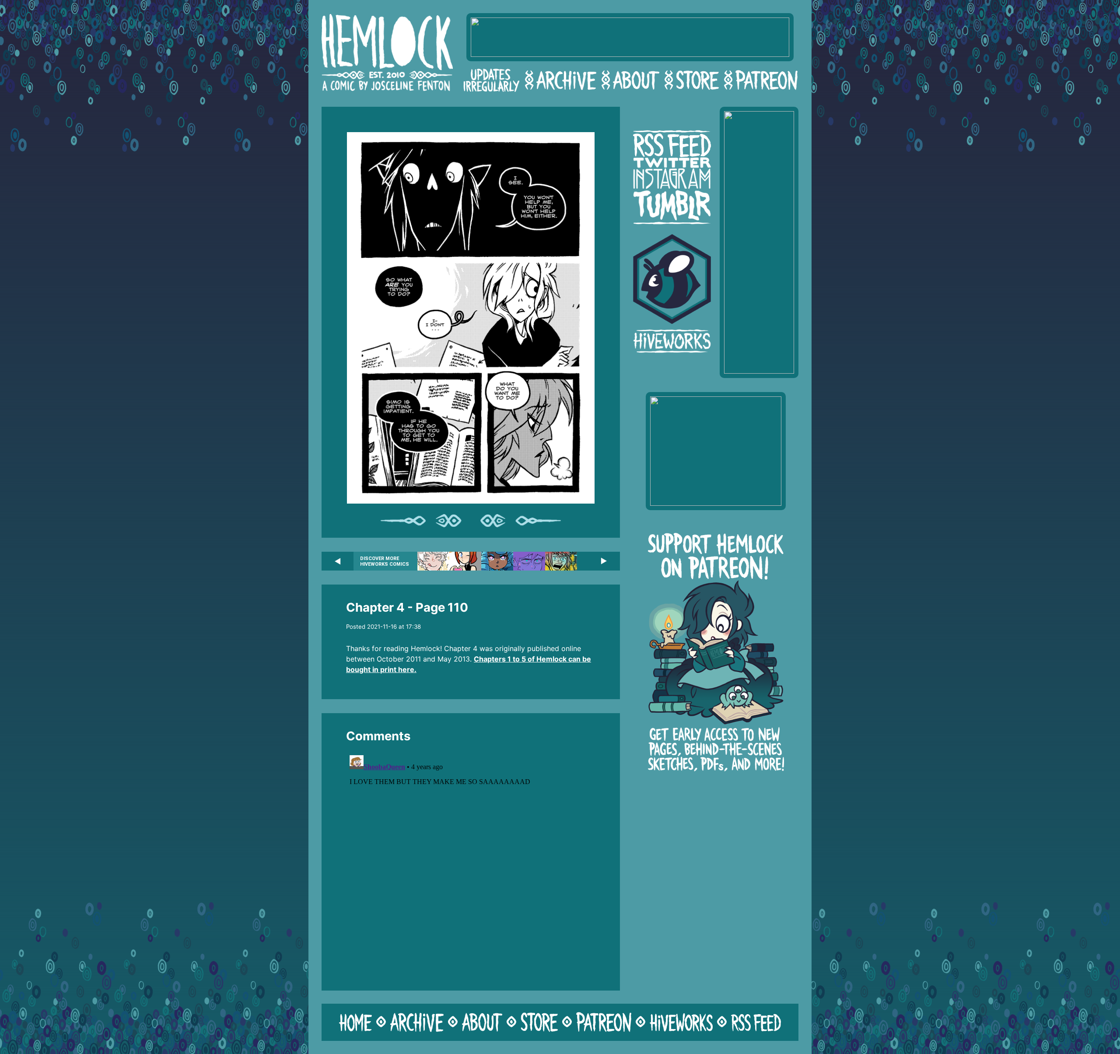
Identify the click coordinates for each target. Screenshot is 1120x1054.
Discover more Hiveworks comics (384, 561)
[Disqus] (470, 861)
